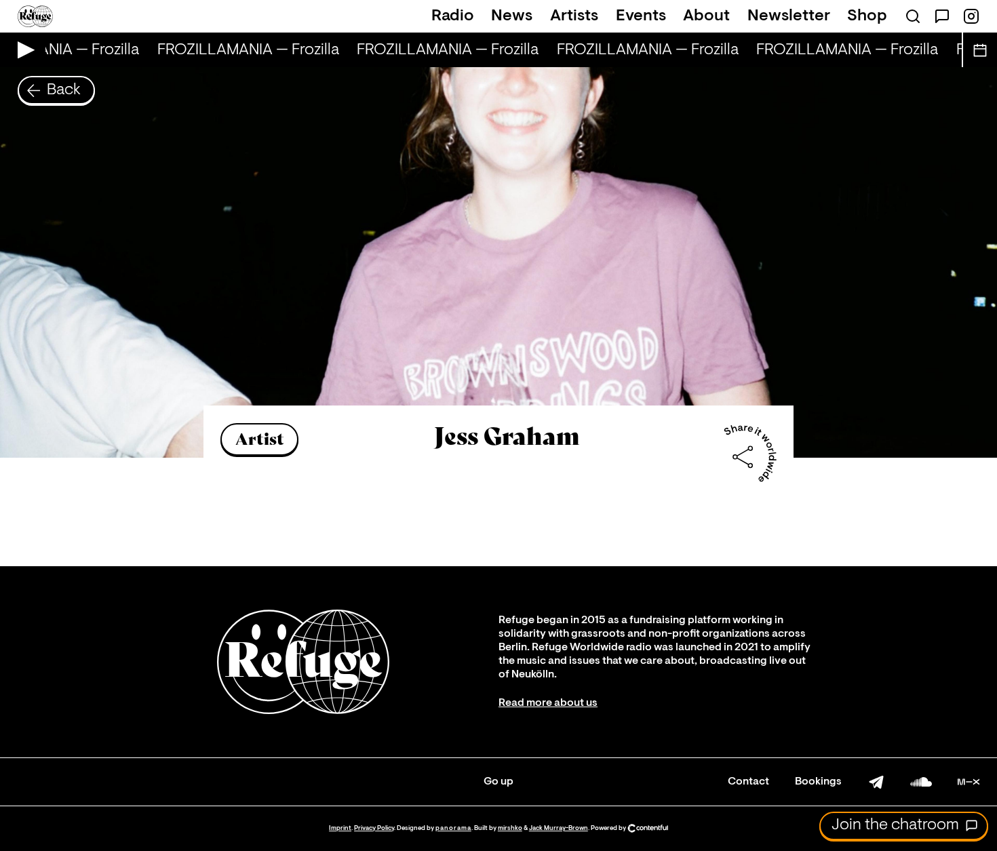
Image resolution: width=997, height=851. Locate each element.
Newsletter (788, 16)
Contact (748, 781)
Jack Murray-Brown (558, 828)
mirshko (510, 828)
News (511, 16)
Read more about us (548, 703)
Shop (867, 16)
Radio (452, 16)
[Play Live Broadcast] (22, 50)
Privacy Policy (374, 828)
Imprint (340, 828)
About (706, 16)
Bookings (818, 781)
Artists (574, 16)
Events (641, 16)
